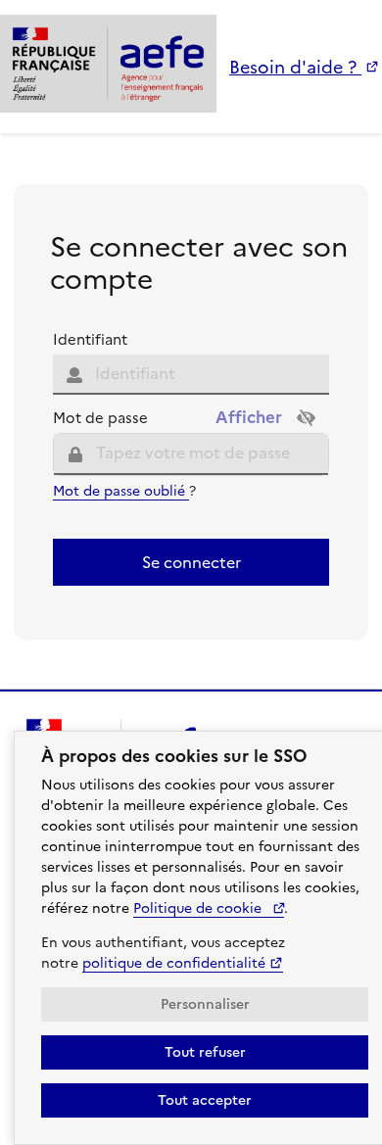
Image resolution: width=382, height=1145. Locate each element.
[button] (306, 419)
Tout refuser (205, 1052)
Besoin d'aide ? (295, 67)
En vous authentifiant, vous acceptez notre (163, 953)
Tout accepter (205, 1100)
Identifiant (90, 340)
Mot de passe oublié (121, 491)
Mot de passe (100, 418)
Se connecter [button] (191, 562)
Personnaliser (205, 1004)
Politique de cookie (199, 908)
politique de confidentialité (173, 963)
